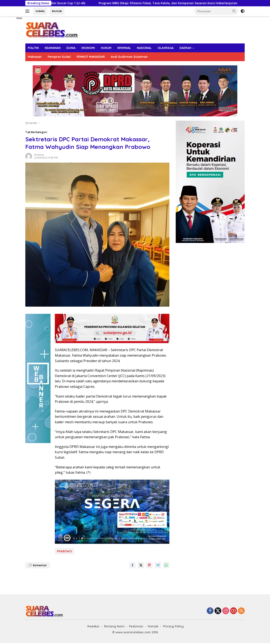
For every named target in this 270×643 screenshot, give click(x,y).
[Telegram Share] (158, 565)
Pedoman (136, 626)
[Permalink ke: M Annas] (28, 156)
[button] (234, 11)
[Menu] (28, 11)
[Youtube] (233, 611)
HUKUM (106, 48)
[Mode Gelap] (242, 11)
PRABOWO (64, 551)
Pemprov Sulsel (59, 57)
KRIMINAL (124, 48)
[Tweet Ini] (141, 565)
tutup (19, 18)
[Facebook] (210, 611)
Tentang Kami (114, 626)
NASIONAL (144, 48)
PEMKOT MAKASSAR (91, 57)
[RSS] (241, 611)
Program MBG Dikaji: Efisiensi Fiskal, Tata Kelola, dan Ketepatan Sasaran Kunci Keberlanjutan (134, 3)
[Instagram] (225, 611)
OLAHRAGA (166, 48)
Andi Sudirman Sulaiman (129, 57)
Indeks (40, 11)
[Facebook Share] (132, 565)
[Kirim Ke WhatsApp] (166, 565)
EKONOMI (88, 48)
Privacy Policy (173, 626)
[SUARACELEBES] (51, 29)
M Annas (39, 154)
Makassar (35, 57)
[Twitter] (218, 611)
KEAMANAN (53, 48)
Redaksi (93, 626)
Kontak (57, 11)
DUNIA (71, 48)
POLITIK (33, 48)
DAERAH (185, 48)
